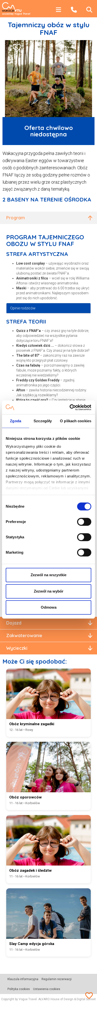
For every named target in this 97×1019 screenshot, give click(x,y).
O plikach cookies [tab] (75, 421)
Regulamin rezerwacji (57, 979)
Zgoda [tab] (15, 421)
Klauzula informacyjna (22, 979)
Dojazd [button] (13, 623)
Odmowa (48, 607)
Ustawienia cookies (46, 989)
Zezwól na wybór (48, 591)
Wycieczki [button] (16, 648)
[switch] (84, 522)
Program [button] (15, 218)
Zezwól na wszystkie (48, 575)
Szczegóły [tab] (43, 421)
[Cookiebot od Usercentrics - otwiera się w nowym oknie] (69, 407)
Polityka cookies (18, 989)
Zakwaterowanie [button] (24, 635)
